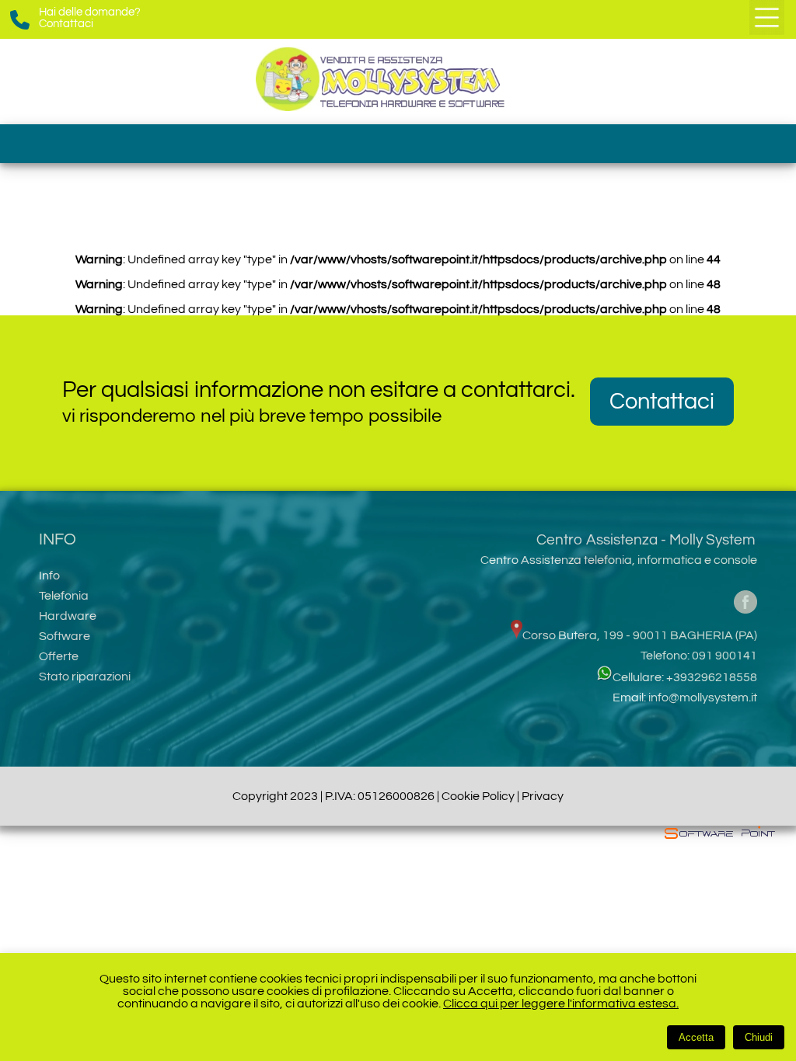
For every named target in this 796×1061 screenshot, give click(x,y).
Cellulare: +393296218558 (685, 677)
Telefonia (64, 596)
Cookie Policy (478, 796)
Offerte (59, 656)
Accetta (696, 1037)
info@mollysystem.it (702, 697)
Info (49, 575)
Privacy (543, 796)
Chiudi (759, 1037)
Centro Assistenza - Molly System (645, 540)
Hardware (67, 616)
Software (64, 636)
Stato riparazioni (85, 676)
